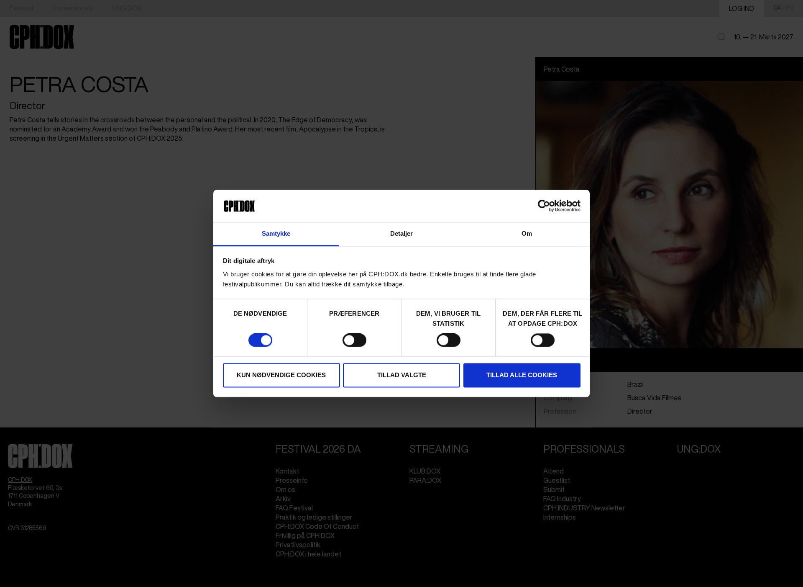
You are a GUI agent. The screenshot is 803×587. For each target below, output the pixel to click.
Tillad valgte (401, 374)
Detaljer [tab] (401, 233)
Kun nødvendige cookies (281, 374)
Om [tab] (527, 233)
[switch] (354, 340)
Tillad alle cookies (521, 374)
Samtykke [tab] (276, 233)
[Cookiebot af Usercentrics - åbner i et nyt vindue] (544, 206)
